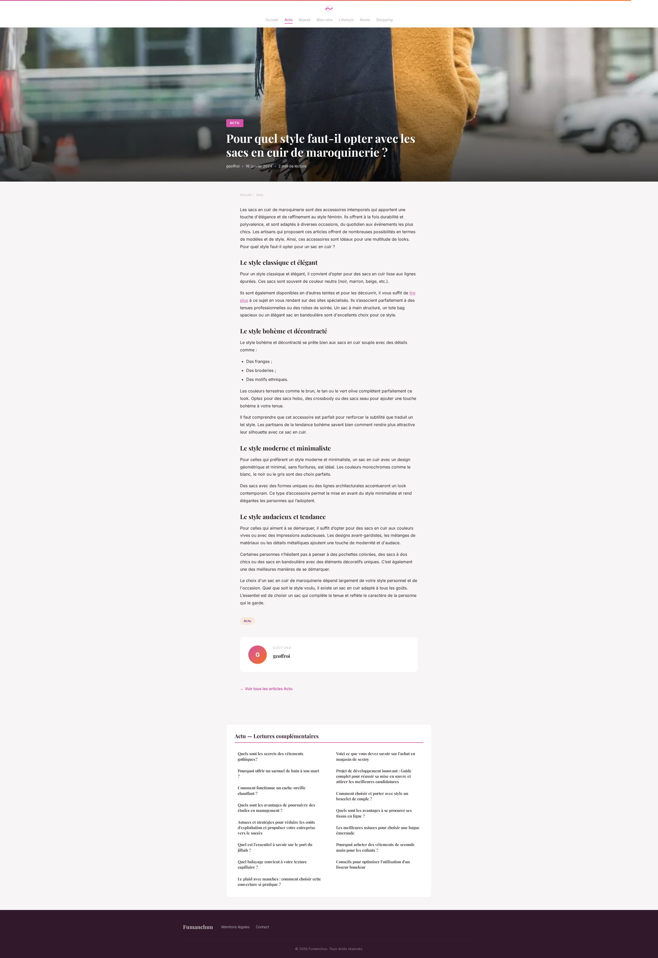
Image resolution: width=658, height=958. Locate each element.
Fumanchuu (198, 926)
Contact (262, 927)
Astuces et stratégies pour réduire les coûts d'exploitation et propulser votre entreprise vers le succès (276, 828)
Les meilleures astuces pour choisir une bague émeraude (377, 830)
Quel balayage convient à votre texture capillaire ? (272, 864)
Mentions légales (235, 927)
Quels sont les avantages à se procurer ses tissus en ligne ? (374, 813)
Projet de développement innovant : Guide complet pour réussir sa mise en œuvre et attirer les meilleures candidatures (374, 776)
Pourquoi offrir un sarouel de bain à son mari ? (278, 773)
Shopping (384, 19)
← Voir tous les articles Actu (266, 688)
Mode (365, 19)
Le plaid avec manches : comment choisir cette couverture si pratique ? (279, 881)
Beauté (304, 19)
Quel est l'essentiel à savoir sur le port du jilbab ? (275, 847)
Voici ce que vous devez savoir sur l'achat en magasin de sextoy (375, 756)
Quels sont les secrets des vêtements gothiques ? (270, 756)
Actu (289, 19)
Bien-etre (325, 19)
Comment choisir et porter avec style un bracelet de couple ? (372, 796)
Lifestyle (346, 19)
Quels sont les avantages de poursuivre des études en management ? (276, 807)
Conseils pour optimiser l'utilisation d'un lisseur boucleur (373, 864)
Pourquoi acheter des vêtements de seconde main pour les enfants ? (375, 847)
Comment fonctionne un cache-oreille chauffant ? (272, 790)
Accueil (272, 19)
